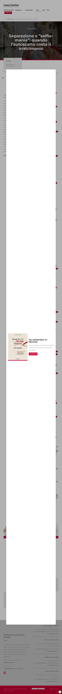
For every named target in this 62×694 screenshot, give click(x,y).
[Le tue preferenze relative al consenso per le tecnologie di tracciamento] (60, 692)
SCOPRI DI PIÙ (33, 354)
